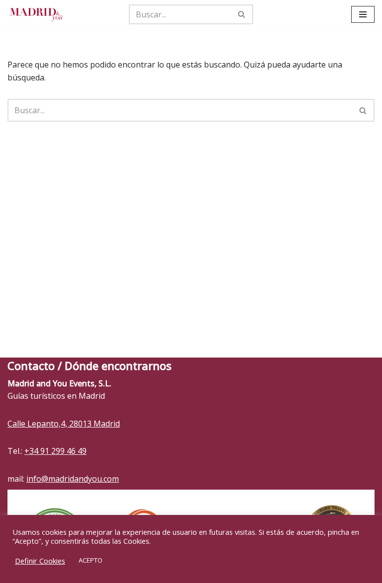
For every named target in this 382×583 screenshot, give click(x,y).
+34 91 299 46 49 (55, 450)
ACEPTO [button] (90, 560)
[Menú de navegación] (363, 14)
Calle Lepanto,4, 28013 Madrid (63, 423)
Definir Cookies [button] (40, 560)
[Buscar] (242, 14)
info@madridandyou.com (72, 478)
